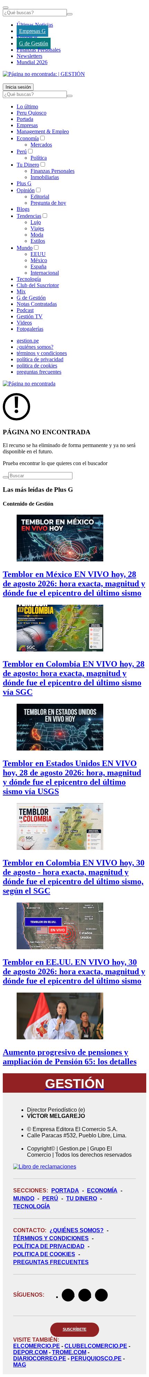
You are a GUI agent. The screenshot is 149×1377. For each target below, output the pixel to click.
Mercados (41, 145)
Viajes (37, 228)
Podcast (25, 310)
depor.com (30, 1352)
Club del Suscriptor (38, 285)
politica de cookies (37, 365)
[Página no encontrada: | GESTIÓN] (44, 74)
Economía (28, 138)
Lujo (35, 222)
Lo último (27, 106)
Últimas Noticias (35, 25)
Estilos (37, 241)
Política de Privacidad (49, 1246)
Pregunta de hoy (48, 203)
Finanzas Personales (39, 50)
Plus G (24, 183)
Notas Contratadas (37, 304)
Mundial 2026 (32, 62)
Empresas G (32, 31)
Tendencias (29, 216)
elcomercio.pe (36, 1346)
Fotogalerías (30, 329)
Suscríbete (75, 1329)
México (38, 260)
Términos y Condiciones (51, 1238)
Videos (24, 323)
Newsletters (29, 56)
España (38, 266)
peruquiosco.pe (96, 1358)
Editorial (39, 196)
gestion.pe (28, 341)
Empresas (27, 37)
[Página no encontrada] (29, 384)
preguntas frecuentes (39, 372)
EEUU (38, 254)
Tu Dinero (28, 165)
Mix (21, 291)
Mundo (25, 248)
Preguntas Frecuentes (51, 1262)
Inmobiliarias (44, 177)
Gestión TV (30, 316)
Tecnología (29, 279)
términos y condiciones (42, 353)
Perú (22, 151)
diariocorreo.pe (39, 1358)
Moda (36, 235)
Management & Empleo (43, 131)
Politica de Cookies (44, 1254)
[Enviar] (69, 14)
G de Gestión (33, 43)
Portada (25, 119)
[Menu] (5, 8)
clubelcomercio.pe (95, 1346)
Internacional (44, 273)
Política (38, 158)
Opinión (26, 190)
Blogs (23, 209)
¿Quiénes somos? (77, 1230)
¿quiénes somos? (35, 347)
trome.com (69, 1352)
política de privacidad (40, 359)
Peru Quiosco (31, 113)
